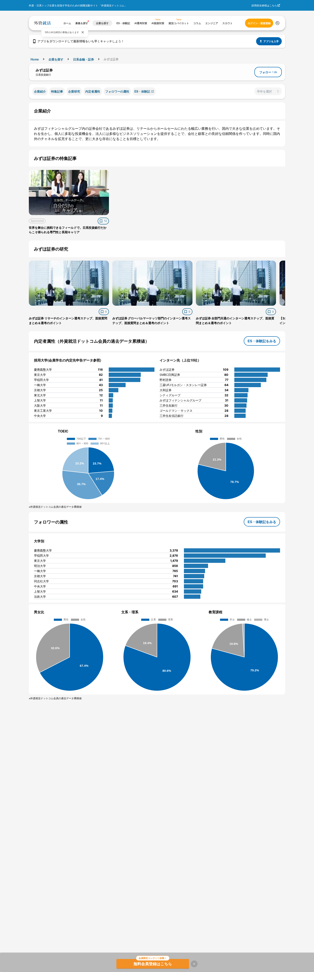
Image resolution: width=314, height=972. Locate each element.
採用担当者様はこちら (264, 5)
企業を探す (55, 59)
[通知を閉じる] (83, 32)
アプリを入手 (271, 41)
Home (35, 59)
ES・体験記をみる (262, 340)
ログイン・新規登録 (259, 23)
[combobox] (268, 91)
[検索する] (277, 23)
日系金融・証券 (83, 59)
